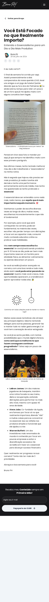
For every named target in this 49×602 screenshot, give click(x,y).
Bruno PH (14, 54)
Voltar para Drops (16, 18)
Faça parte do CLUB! (22, 508)
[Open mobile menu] (44, 5)
